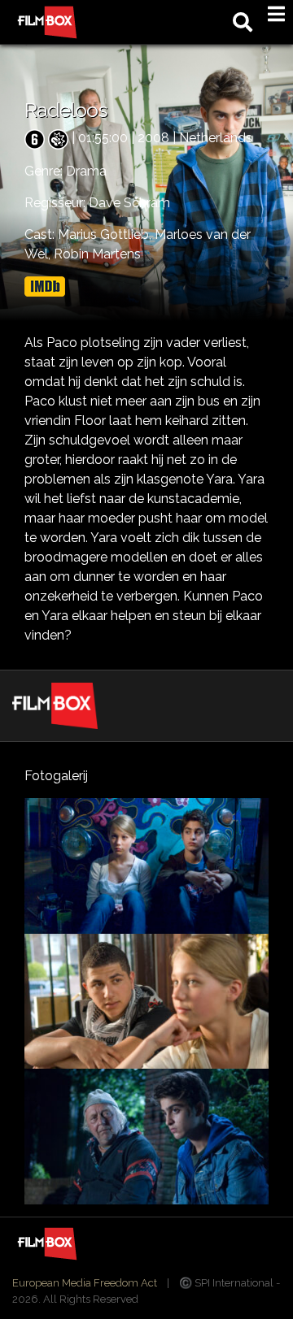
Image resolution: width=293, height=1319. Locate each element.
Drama (86, 171)
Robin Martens (97, 254)
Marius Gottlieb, (106, 234)
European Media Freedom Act (84, 1283)
